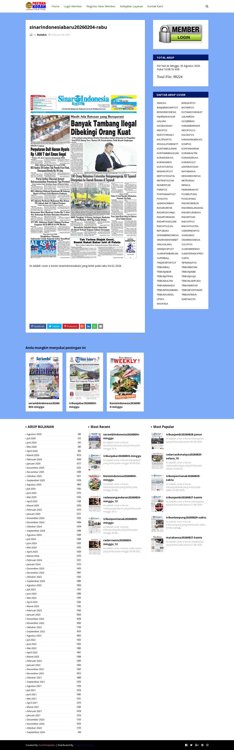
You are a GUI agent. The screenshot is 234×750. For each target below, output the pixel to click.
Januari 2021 (54, 715)
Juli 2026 (54, 438)
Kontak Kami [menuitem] (155, 6)
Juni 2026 (54, 442)
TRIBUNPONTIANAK (192, 290)
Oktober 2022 (54, 627)
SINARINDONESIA (191, 239)
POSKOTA (162, 198)
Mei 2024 (54, 547)
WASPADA (162, 303)
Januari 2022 (54, 665)
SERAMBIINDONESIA (168, 235)
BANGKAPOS (189, 103)
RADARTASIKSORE (167, 221)
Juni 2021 (54, 694)
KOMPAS (186, 144)
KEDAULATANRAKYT (167, 144)
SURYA (185, 258)
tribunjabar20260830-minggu (122, 456)
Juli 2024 (54, 539)
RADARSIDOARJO (166, 212)
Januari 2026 (54, 463)
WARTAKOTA (188, 299)
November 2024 (54, 522)
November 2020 (54, 723)
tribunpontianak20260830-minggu (120, 520)
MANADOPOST (165, 171)
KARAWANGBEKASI (192, 139)
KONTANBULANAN (167, 148)
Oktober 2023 (54, 576)
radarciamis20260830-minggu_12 (117, 542)
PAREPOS (162, 189)
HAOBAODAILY (165, 125)
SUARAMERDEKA (191, 249)
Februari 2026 (54, 459)
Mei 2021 (54, 698)
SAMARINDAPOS (190, 230)
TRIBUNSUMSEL (165, 294)
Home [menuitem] (55, 6)
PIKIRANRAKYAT (190, 189)
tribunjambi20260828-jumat (184, 434)
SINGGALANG (164, 244)
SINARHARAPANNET (167, 239)
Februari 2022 (54, 660)
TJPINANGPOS (189, 262)
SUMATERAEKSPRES (192, 253)
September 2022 (54, 631)
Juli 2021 (54, 690)
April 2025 (54, 501)
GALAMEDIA (188, 116)
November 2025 (54, 472)
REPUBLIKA (163, 230)
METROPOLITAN (165, 180)
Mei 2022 (54, 648)
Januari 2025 (54, 514)
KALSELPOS (188, 134)
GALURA (161, 121)
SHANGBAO (188, 235)
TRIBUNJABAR (164, 271)
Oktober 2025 (54, 476)
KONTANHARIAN (190, 148)
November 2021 (54, 673)
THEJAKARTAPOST (166, 262)
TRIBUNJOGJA (189, 276)
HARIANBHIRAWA (191, 125)
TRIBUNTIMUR (189, 294)
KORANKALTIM (189, 153)
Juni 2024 (54, 543)
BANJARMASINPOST (167, 107)
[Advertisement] (85, 66)
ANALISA (161, 103)
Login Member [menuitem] (73, 6)
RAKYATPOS (188, 221)
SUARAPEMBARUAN (167, 253)
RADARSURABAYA (191, 212)
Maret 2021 (54, 707)
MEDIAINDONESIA (191, 176)
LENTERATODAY (190, 166)
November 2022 (54, 623)
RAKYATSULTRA (190, 226)
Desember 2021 (54, 669)
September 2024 (54, 530)
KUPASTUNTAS (165, 166)
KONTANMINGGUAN (168, 153)
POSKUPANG (189, 198)
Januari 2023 (54, 614)
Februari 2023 (54, 610)
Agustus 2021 (54, 686)
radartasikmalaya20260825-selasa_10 (184, 456)
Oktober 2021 (54, 677)
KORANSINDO (164, 162)
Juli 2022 (54, 639)
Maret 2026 (54, 455)
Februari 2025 (54, 509)
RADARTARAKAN (166, 217)
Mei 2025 (54, 497)
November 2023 (54, 572)
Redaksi (42, 34)
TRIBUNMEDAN (190, 285)
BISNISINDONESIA (166, 112)
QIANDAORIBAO (165, 203)
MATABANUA (188, 171)
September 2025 (54, 480)
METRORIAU (188, 180)
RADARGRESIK (164, 207)
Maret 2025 (54, 505)
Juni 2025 (54, 493)
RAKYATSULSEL (165, 226)
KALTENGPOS (164, 139)
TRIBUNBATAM (189, 267)
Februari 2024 (54, 560)
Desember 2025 (54, 467)
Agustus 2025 (54, 484)
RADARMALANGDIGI (192, 207)
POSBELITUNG (189, 194)
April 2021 (54, 702)
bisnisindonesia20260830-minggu (120, 478)
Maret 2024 (54, 555)
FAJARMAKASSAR (166, 116)
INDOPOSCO (188, 130)
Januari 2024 (54, 564)
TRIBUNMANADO (166, 285)
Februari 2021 (54, 711)
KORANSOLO (189, 162)
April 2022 (54, 652)
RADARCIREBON (190, 203)
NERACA (186, 185)
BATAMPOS (188, 107)
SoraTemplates (46, 745)
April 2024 (54, 551)
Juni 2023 (54, 593)
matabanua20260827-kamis (184, 537)
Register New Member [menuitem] (101, 6)
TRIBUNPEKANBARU (167, 290)
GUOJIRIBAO (188, 121)
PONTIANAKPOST (166, 194)
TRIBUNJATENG (165, 276)
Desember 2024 (54, 518)
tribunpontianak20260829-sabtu (183, 478)
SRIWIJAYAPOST (165, 249)
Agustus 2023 (54, 585)
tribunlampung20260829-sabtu (186, 517)
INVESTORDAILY (165, 134)
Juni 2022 (54, 644)
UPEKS (160, 299)
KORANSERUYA (165, 157)
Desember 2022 (54, 618)
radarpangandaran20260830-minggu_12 (122, 499)
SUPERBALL (163, 258)
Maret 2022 (54, 656)
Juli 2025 (54, 488)
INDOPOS (162, 130)
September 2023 (54, 581)
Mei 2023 (54, 597)
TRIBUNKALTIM (165, 280)
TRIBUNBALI (163, 267)
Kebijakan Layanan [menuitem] (131, 6)
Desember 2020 (54, 719)
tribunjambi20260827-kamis (184, 497)
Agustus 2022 (54, 635)
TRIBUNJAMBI (189, 271)
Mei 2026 (54, 446)
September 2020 (54, 732)
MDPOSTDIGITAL (166, 176)
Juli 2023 (54, 589)
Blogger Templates (84, 745)
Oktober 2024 (54, 526)
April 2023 (54, 602)
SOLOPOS (187, 244)
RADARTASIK (188, 217)
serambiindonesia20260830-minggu (44, 405)
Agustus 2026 (54, 434)
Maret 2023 (54, 606)
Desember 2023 (54, 568)
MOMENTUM (164, 185)
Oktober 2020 (54, 728)
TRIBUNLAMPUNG (191, 280)
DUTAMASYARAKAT (192, 112)
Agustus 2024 (54, 534)
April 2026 (54, 451)
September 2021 (54, 681)
